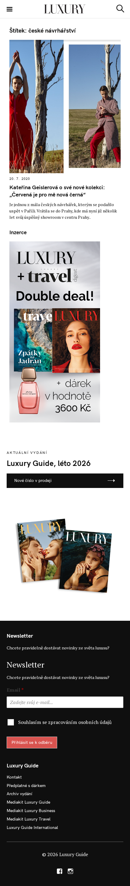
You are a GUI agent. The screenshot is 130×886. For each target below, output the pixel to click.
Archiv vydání (19, 793)
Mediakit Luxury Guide (28, 802)
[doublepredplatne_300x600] (54, 331)
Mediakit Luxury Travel (28, 819)
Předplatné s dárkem (26, 785)
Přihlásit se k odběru (31, 742)
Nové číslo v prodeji (33, 480)
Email (15, 690)
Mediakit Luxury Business (31, 810)
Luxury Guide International (32, 827)
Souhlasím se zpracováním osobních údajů (65, 722)
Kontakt (14, 777)
